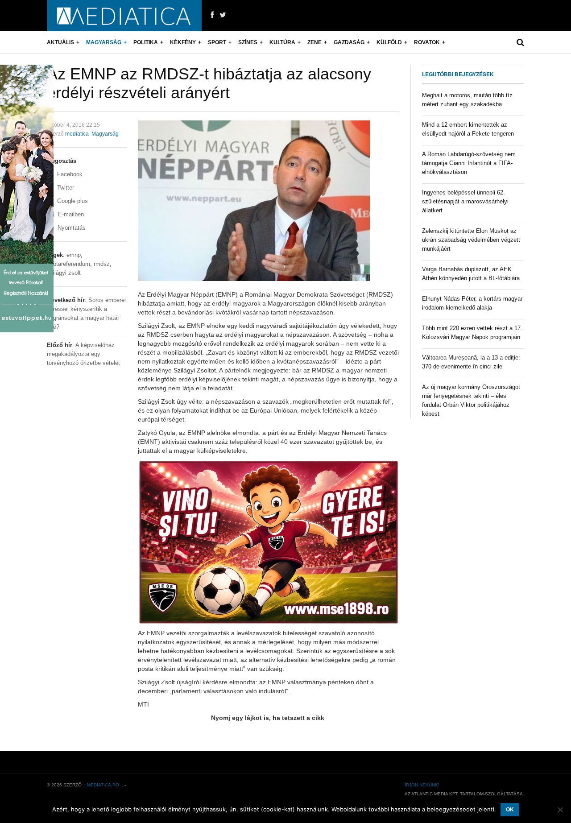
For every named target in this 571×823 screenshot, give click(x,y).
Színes (247, 42)
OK (510, 809)
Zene (314, 42)
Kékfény (183, 42)
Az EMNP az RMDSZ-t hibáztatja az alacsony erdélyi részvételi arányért (209, 83)
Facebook (69, 174)
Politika (145, 42)
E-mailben (70, 214)
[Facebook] (212, 15)
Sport (217, 42)
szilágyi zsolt (64, 272)
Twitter (64, 187)
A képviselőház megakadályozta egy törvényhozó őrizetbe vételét (83, 354)
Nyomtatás (71, 227)
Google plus (71, 201)
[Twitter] (222, 15)
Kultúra (282, 42)
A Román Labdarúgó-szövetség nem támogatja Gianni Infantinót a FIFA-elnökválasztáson (469, 163)
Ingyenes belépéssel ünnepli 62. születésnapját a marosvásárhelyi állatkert (465, 201)
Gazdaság (349, 42)
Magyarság (103, 42)
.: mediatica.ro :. (103, 784)
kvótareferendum (68, 264)
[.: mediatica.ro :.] (124, 15)
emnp (73, 255)
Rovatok (427, 42)
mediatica (77, 134)
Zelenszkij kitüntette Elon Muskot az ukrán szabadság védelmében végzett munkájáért (471, 239)
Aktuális (60, 42)
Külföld (389, 42)
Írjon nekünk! (422, 784)
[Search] (520, 42)
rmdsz (102, 264)
